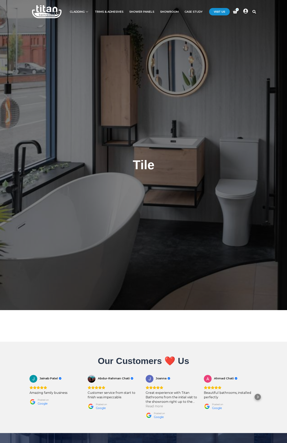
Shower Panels (141, 11)
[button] (254, 12)
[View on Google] (33, 379)
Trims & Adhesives (109, 11)
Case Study (193, 11)
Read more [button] (154, 406)
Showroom (169, 11)
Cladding (77, 11)
